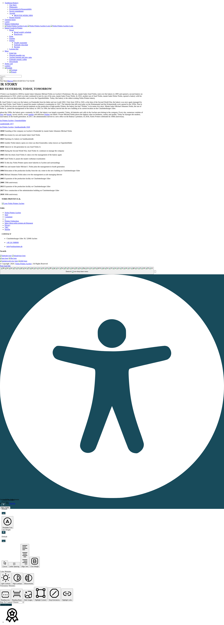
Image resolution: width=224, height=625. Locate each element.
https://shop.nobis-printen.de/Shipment (19, 223)
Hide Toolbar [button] (5, 508)
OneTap (12, 503)
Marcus (10, 81)
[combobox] (77, 270)
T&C (7, 227)
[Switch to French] (12, 72)
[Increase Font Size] (3, 504)
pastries (31, 114)
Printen (47, 114)
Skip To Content (6, 602)
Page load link (5, 266)
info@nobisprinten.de (14, 246)
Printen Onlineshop (12, 221)
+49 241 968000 (12, 242)
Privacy (7, 225)
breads (9, 114)
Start (6, 215)
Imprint (7, 229)
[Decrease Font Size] (3, 513)
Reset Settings (6, 605)
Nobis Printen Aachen (13, 213)
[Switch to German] (13, 70)
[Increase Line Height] (3, 532)
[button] (155, 271)
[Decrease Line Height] (3, 541)
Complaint (8, 217)
